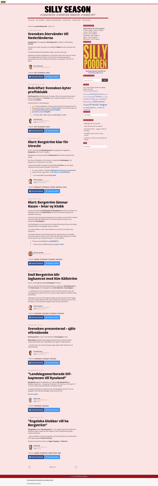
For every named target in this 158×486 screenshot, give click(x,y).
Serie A (101, 107)
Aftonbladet (92, 73)
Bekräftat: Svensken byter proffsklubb (49, 90)
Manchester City (88, 102)
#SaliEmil (57, 110)
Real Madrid (90, 107)
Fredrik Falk (36, 445)
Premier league (98, 104)
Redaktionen (76, 20)
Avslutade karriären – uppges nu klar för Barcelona (95, 129)
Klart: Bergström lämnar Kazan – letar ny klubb (48, 204)
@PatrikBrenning (41, 122)
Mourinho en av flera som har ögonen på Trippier (95, 138)
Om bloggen (67, 20)
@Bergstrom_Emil (57, 170)
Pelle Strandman (38, 179)
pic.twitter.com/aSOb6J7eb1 (61, 172)
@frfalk (39, 448)
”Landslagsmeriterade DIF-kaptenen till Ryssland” (50, 376)
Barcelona (100, 94)
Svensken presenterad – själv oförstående (52, 330)
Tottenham (86, 110)
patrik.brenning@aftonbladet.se (41, 120)
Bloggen (31, 20)
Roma (97, 107)
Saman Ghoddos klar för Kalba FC (93, 126)
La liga (92, 99)
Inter (106, 96)
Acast (101, 73)
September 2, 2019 (60, 115)
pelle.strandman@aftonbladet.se (41, 181)
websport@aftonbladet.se (90, 91)
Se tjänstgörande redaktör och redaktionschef (40, 480)
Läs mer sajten (33, 394)
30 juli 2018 (52, 175)
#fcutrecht (72, 170)
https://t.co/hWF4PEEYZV (50, 241)
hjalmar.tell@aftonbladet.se (40, 400)
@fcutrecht (57, 108)
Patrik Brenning (37, 119)
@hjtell (39, 401)
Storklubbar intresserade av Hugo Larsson (93, 134)
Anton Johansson (38, 66)
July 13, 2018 (59, 244)
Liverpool (103, 99)
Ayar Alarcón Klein (38, 252)
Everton (103, 96)
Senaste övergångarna (53, 20)
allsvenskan (86, 94)
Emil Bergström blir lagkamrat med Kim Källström (52, 276)
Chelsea (98, 96)
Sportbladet (86, 20)
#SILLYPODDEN (40, 20)
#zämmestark (49, 110)
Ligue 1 (97, 99)
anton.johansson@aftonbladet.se (41, 67)
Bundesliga (91, 96)
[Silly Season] (67, 11)
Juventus (86, 99)
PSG (84, 108)
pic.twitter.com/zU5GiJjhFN (41, 112)
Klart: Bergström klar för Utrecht (48, 144)
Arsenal (93, 94)
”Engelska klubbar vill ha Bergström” (48, 423)
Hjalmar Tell (36, 398)
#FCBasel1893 (39, 110)
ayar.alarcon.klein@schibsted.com (42, 254)
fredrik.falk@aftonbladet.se (40, 447)
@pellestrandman (41, 182)
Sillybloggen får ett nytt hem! (92, 123)
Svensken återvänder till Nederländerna (48, 36)
